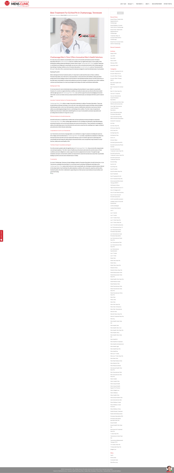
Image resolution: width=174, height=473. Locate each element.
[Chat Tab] (87, 236)
